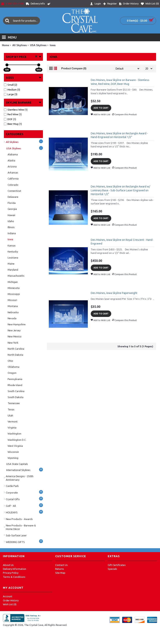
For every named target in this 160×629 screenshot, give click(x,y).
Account (7, 596)
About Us (8, 565)
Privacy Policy (10, 572)
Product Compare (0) (73, 68)
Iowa (52, 45)
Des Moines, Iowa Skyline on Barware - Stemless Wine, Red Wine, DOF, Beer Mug (120, 81)
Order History (11, 600)
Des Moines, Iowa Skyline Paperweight (114, 293)
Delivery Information (14, 568)
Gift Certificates (117, 565)
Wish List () (9, 604)
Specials (112, 568)
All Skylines (19, 45)
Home (5, 45)
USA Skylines (38, 45)
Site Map (60, 572)
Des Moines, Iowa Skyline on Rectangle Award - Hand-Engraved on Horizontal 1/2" (119, 135)
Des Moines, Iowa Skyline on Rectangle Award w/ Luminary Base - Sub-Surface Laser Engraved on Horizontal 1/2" (120, 190)
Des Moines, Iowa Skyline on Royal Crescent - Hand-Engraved (122, 241)
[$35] (6, 64)
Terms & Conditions (14, 576)
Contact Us (61, 565)
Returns (59, 568)
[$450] (38, 64)
